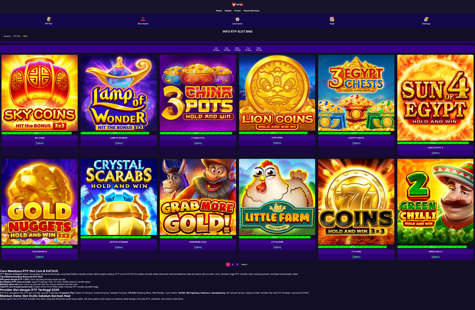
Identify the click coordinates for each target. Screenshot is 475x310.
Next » (244, 265)
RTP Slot (16, 36)
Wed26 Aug (259, 49)
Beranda (7, 36)
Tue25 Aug (248, 49)
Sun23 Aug (227, 49)
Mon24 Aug (237, 49)
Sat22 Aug (216, 49)
